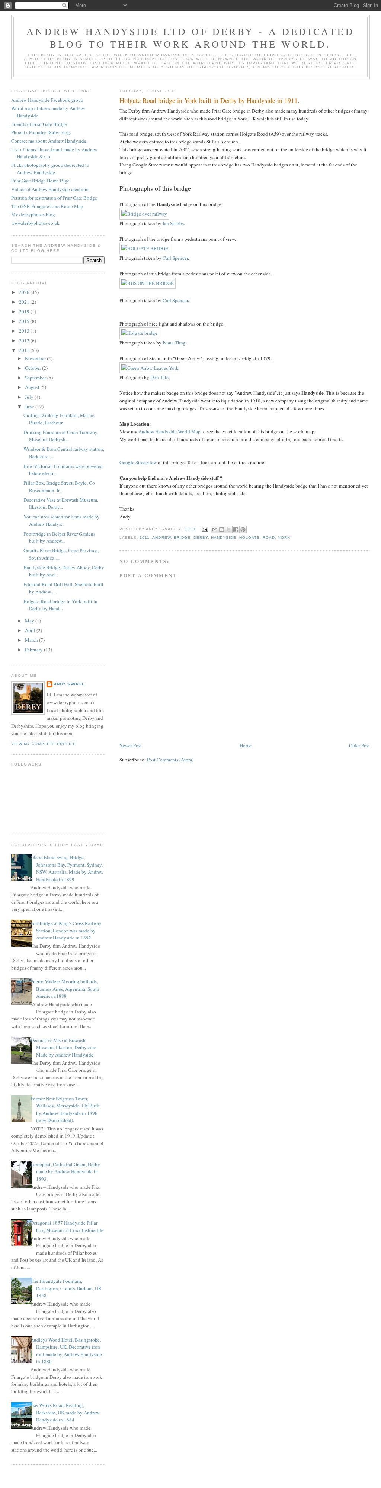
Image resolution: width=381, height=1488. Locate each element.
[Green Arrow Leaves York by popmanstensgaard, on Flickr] (149, 368)
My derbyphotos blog (33, 214)
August (33, 387)
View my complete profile (43, 744)
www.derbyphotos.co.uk (35, 223)
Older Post (359, 745)
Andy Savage (69, 684)
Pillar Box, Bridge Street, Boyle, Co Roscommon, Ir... (59, 486)
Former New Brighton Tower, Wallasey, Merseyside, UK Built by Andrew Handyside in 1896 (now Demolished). (65, 1109)
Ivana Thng (174, 342)
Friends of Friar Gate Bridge (39, 124)
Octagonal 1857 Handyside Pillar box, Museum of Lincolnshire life (67, 1226)
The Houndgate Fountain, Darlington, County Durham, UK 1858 (66, 1288)
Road (269, 538)
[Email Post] (204, 529)
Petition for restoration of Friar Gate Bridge (54, 197)
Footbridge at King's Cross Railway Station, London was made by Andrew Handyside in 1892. (66, 930)
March (32, 640)
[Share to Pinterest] (243, 529)
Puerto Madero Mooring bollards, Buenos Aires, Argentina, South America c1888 (65, 988)
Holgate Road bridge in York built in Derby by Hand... (60, 605)
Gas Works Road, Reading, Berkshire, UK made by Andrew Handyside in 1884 (65, 1412)
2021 (25, 301)
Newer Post (130, 745)
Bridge (182, 538)
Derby (200, 538)
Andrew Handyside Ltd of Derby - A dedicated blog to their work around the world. (190, 37)
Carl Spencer (175, 258)
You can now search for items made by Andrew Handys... (61, 520)
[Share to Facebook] (236, 529)
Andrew (161, 538)
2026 (25, 292)
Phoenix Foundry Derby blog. (41, 132)
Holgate (249, 538)
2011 (25, 350)
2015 (25, 321)
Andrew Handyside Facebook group (47, 100)
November (36, 358)
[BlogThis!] (221, 529)
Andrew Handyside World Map (169, 431)
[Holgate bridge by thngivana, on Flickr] (139, 333)
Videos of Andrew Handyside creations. (50, 189)
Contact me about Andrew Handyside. (49, 141)
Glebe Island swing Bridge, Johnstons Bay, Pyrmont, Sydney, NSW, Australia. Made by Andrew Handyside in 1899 (67, 868)
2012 (25, 340)
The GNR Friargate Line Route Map (47, 206)
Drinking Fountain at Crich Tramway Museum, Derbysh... (60, 436)
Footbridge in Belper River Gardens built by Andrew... (59, 537)
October (33, 368)
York (284, 538)
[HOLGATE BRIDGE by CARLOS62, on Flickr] (144, 248)
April (30, 630)
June (30, 406)
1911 (145, 538)
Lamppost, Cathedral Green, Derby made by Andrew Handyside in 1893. (65, 1171)
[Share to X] (229, 529)
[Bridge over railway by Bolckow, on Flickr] (144, 213)
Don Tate (159, 377)
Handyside (223, 538)
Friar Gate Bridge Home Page (40, 180)
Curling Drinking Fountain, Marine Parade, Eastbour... (59, 419)
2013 (25, 330)
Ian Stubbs (173, 223)
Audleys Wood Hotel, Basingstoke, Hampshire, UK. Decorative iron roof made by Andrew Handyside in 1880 (66, 1350)
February (34, 649)
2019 (25, 311)
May (30, 620)
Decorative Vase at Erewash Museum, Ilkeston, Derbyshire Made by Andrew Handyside (63, 1047)
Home (246, 745)
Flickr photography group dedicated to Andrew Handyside (50, 169)
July (30, 397)
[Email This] (214, 529)
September (36, 377)
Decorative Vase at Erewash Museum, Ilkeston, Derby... (60, 503)
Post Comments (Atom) (170, 759)
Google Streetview (138, 462)
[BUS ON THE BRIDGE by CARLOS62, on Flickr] (147, 283)
